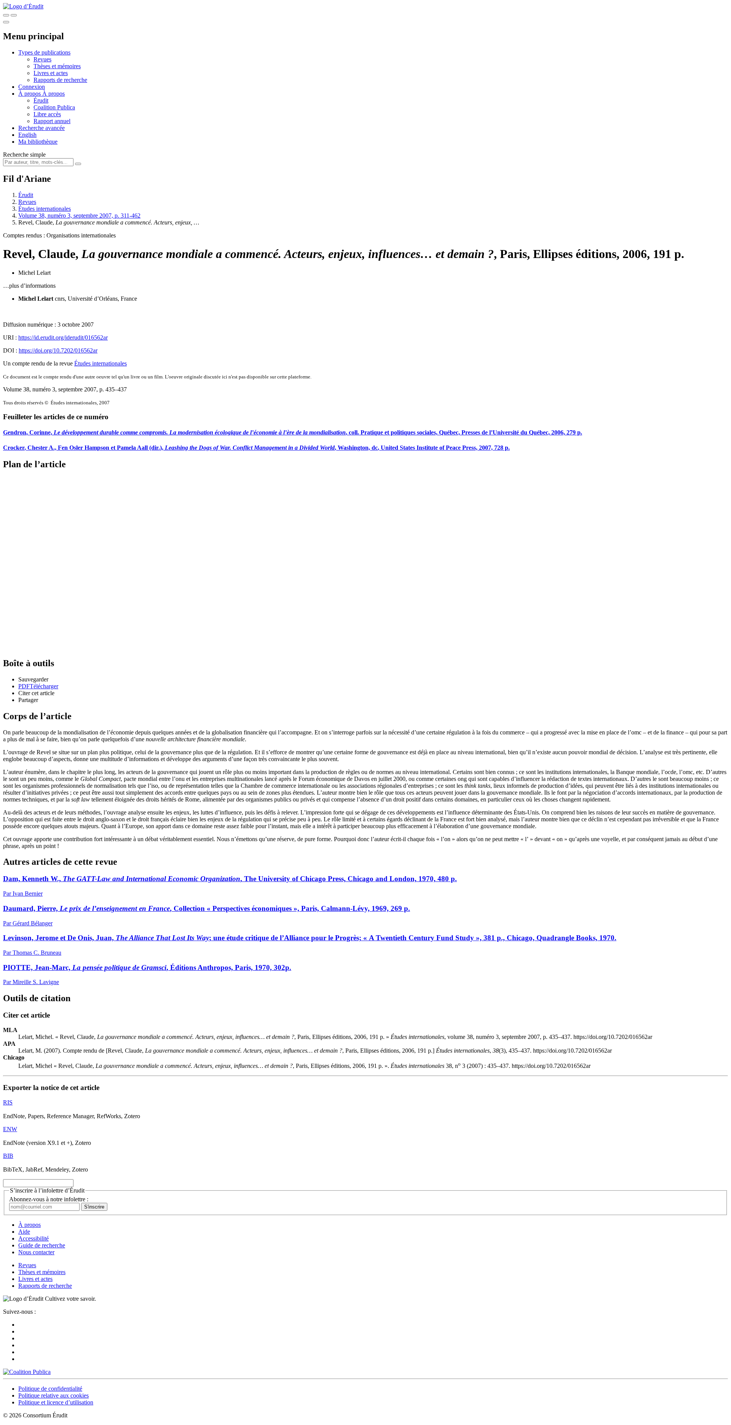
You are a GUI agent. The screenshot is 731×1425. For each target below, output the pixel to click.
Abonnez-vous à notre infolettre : (48, 1199)
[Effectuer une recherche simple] (6, 15)
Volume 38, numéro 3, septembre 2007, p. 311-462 (79, 215)
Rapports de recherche (60, 80)
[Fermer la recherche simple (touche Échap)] (14, 15)
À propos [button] (30, 93)
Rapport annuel (52, 121)
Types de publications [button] (44, 52)
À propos (53, 93)
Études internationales (44, 208)
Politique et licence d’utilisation (55, 1402)
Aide (24, 1231)
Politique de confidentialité (50, 1388)
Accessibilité (33, 1238)
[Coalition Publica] (27, 1372)
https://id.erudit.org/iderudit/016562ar (63, 337)
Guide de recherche (41, 1245)
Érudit (41, 100)
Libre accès (47, 114)
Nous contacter (36, 1252)
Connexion (31, 86)
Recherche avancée (41, 128)
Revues (42, 59)
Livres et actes (51, 73)
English (27, 134)
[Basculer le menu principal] (6, 22)
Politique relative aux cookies (53, 1395)
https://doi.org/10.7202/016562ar (58, 350)
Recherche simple (24, 154)
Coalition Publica (54, 107)
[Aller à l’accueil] (23, 6)
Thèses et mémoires (57, 66)
